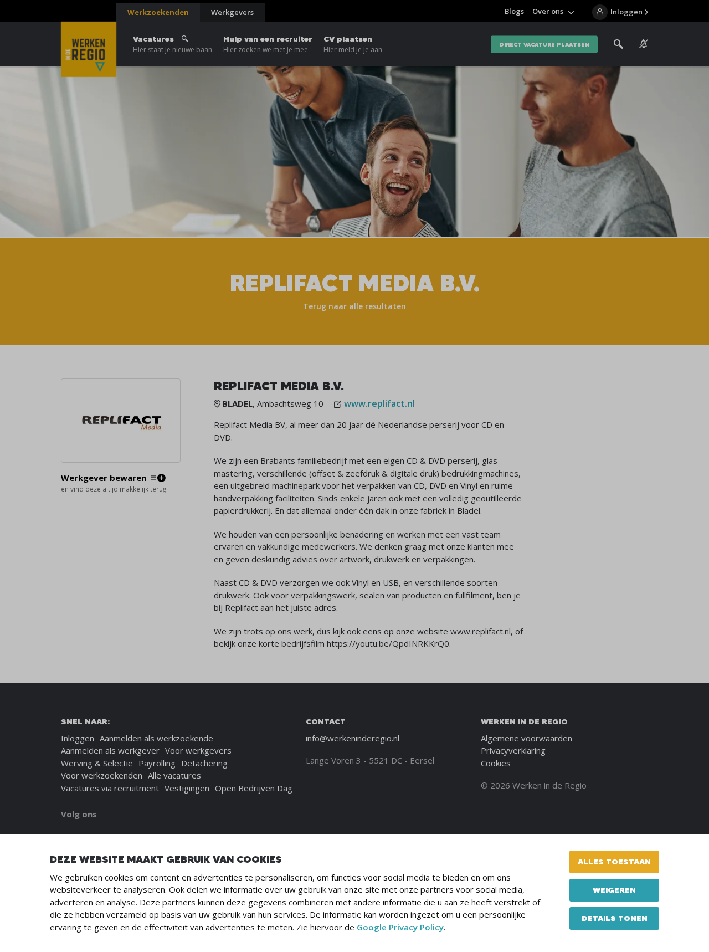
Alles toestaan (614, 862)
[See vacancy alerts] (643, 44)
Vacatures (172, 44)
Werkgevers (232, 12)
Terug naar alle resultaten (354, 306)
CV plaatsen (352, 44)
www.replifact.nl (379, 403)
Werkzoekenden (158, 12)
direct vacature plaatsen (544, 44)
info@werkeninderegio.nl (352, 738)
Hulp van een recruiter (267, 44)
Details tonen (615, 918)
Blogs (514, 11)
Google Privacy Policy (400, 927)
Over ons (547, 11)
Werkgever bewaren (103, 478)
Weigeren (614, 890)
